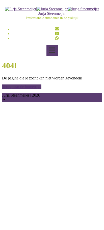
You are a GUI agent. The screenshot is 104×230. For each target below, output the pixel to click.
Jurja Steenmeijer (52, 13)
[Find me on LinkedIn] (57, 33)
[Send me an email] (57, 29)
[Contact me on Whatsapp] (57, 38)
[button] (52, 50)
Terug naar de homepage (21, 86)
